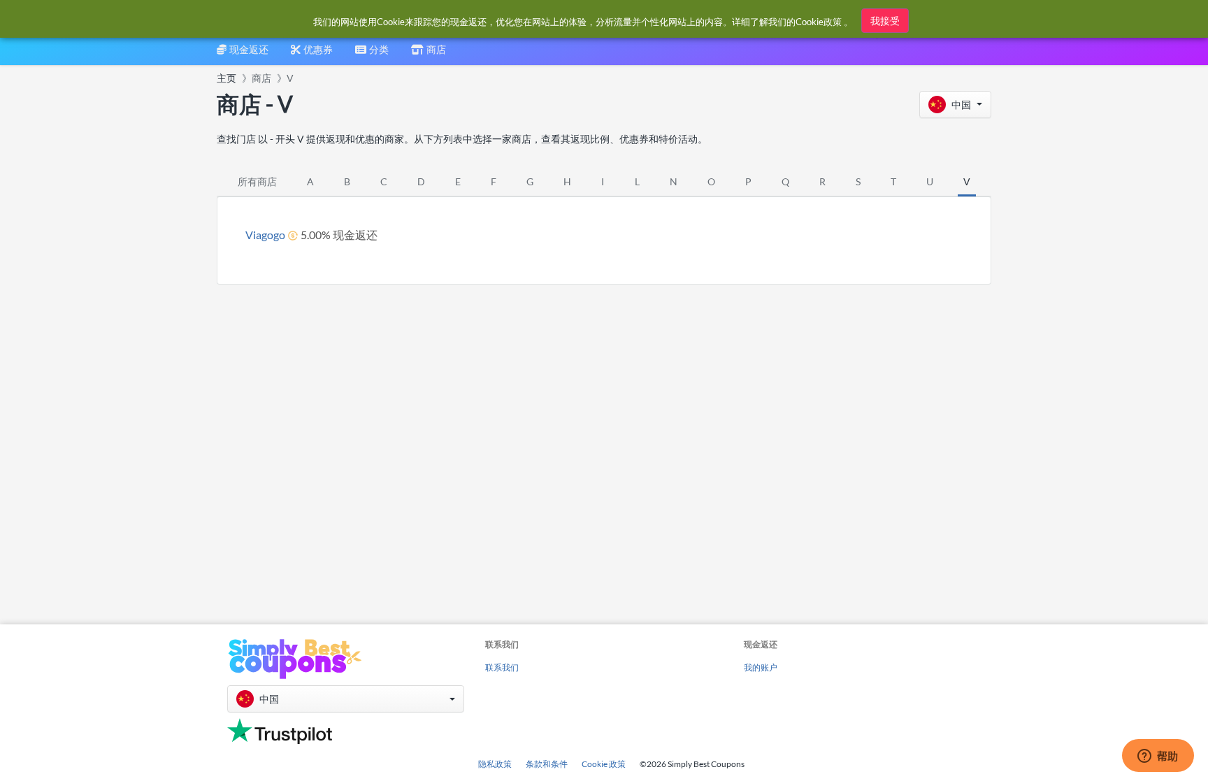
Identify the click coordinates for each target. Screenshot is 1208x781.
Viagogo (265, 234)
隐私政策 (495, 764)
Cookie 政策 (604, 764)
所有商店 (257, 181)
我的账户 (760, 667)
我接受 (885, 21)
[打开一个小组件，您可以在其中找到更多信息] (1157, 756)
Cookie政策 (819, 21)
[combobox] (372, 54)
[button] (955, 104)
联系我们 (502, 667)
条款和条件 (547, 764)
